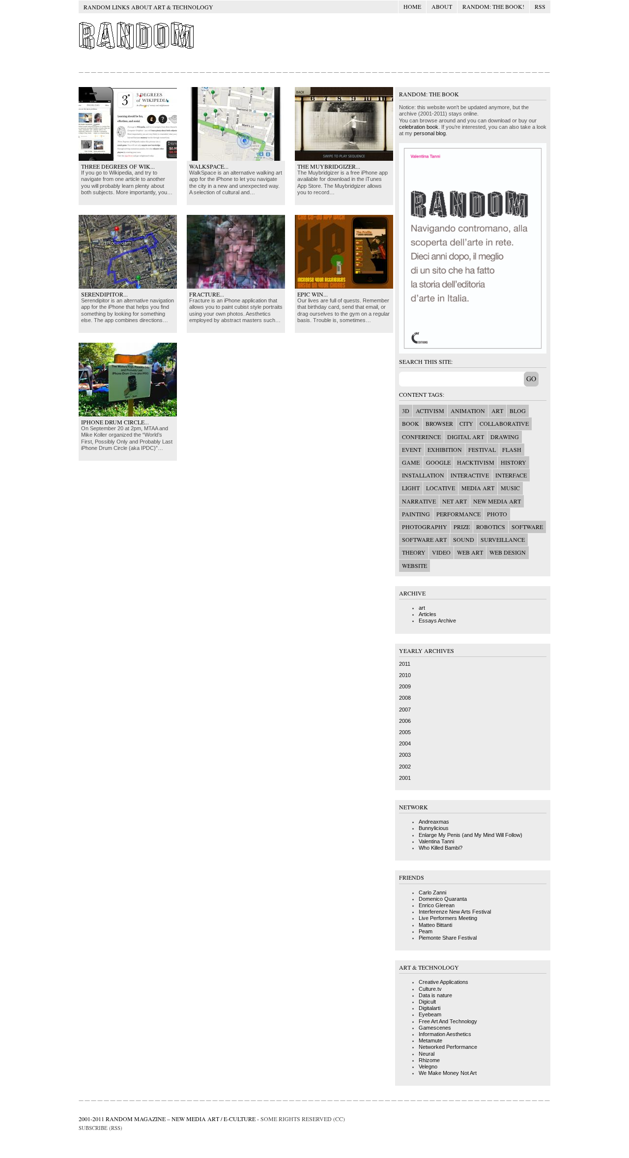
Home (412, 6)
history (513, 462)
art (497, 411)
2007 (405, 710)
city (466, 423)
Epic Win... (312, 294)
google (438, 462)
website (414, 565)
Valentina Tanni (436, 841)
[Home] (137, 48)
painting (416, 514)
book (410, 423)
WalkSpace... (209, 166)
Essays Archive (437, 621)
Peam (425, 931)
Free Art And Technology (448, 1021)
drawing (504, 437)
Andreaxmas (434, 822)
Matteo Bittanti (435, 925)
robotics (490, 527)
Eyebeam (430, 1014)
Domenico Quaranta (443, 899)
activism (430, 411)
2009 (405, 686)
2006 (405, 721)
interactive (470, 475)
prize (462, 527)
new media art (497, 501)
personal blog (430, 133)
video (441, 552)
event (411, 449)
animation (468, 411)
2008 (405, 698)
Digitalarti (429, 1008)
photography (424, 527)
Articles (427, 614)
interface (511, 475)
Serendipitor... (104, 294)
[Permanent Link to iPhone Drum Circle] (128, 414)
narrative (419, 501)
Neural (426, 1054)
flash (511, 449)
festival (482, 449)
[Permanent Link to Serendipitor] (128, 287)
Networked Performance (448, 1047)
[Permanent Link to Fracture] (236, 287)
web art (470, 552)
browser (439, 423)
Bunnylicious (434, 828)
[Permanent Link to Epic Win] (344, 287)
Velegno (428, 1066)
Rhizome (429, 1060)
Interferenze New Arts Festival (455, 912)
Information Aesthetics (445, 1034)
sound (463, 539)
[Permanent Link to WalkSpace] (236, 159)
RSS (540, 6)
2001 (405, 778)
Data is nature (435, 995)
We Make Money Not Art (448, 1073)
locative (440, 488)
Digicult (427, 1002)
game (411, 462)
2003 (405, 755)
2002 (405, 767)
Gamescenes (435, 1028)
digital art (465, 437)
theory (414, 552)
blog (518, 411)
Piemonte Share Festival (448, 938)
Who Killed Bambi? (440, 848)
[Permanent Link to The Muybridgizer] (344, 159)
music (510, 488)
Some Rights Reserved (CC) (302, 1119)
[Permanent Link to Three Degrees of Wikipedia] (128, 159)
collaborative (504, 423)
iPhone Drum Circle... (115, 422)
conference (421, 437)
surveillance (503, 539)
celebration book (418, 127)
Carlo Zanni (432, 892)
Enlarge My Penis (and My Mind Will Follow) (470, 835)
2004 (405, 743)
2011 (404, 664)
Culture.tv (430, 989)
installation (423, 475)
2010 (405, 675)
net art (454, 501)
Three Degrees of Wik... (118, 166)
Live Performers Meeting (448, 918)
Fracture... (206, 294)
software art (424, 539)
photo (497, 514)
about (441, 6)
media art (477, 488)
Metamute (430, 1040)
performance (458, 514)
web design (507, 552)
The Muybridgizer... (328, 166)
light (411, 488)
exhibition (445, 449)
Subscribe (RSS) (100, 1127)
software (527, 527)
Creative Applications (443, 982)
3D (405, 411)
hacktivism (475, 462)
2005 (405, 732)
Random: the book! (493, 6)
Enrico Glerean (437, 905)
